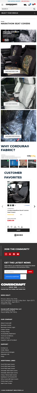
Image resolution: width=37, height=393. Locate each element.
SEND (30, 272)
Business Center (6, 325)
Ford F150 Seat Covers (8, 364)
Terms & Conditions (7, 336)
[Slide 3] (19, 235)
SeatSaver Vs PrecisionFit (9, 377)
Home (2, 21)
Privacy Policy (5, 331)
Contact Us (4, 348)
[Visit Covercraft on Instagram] (6, 254)
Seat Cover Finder (6, 383)
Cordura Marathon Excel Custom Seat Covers (18, 211)
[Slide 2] (17, 235)
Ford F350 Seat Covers (8, 368)
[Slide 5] (22, 235)
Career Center (5, 329)
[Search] (34, 9)
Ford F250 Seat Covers (8, 366)
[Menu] (2, 4)
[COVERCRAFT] (11, 5)
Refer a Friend (5, 338)
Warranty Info (5, 354)
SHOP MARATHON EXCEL (11, 104)
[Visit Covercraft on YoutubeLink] (18, 254)
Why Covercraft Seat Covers (9, 379)
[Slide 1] (15, 235)
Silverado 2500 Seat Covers (9, 373)
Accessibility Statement (8, 333)
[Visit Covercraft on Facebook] (14, 254)
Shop (18, 230)
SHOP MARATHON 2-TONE (11, 71)
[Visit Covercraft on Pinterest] (10, 254)
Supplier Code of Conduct (9, 340)
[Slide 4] (20, 235)
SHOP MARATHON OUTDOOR (12, 136)
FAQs (2, 356)
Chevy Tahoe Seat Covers (9, 375)
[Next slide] (34, 206)
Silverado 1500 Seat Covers (9, 370)
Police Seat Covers (6, 381)
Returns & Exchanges (7, 352)
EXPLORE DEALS (25, 1)
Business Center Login (8, 327)
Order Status (5, 350)
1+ (15, 205)
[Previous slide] (3, 206)
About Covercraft (6, 323)
